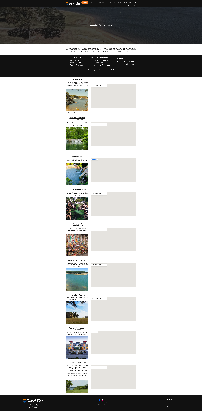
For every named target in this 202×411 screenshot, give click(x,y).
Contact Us (169, 399)
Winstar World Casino (125, 61)
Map (169, 401)
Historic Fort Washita (125, 58)
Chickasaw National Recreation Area (76, 61)
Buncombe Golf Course (125, 64)
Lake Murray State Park (101, 65)
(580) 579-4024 (33, 407)
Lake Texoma (77, 57)
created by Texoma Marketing (101, 404)
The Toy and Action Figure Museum (101, 61)
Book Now (101, 74)
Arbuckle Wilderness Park (101, 57)
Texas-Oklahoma (83, 82)
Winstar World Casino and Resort (77, 329)
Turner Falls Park (76, 65)
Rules (169, 404)
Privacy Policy (169, 406)
